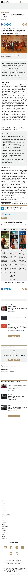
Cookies (16, 563)
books (22, 224)
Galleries (4, 505)
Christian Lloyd (21, 401)
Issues (3, 507)
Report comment (12, 371)
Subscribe (4, 522)
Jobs (3, 512)
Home (3, 501)
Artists (3, 503)
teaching (19, 224)
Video (9, 405)
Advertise (4, 528)
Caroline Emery (20, 330)
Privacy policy (10, 563)
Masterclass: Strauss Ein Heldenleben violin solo (17, 309)
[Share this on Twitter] (4, 24)
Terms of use (21, 561)
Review (9, 316)
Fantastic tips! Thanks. (6, 369)
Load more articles (14, 336)
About (3, 534)
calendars (8, 226)
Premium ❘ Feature (12, 306)
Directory (4, 518)
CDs (5, 226)
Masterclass (4, 538)
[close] (27, 21)
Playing (5, 229)
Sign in (10, 21)
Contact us (4, 536)
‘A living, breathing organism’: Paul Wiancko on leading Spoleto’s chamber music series (17, 387)
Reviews (3, 520)
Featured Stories (5, 12)
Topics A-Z (14, 561)
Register (17, 359)
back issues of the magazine (18, 226)
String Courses (5, 526)
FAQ (20, 563)
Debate (3, 516)
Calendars (23, 229)
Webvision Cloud (17, 573)
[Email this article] (10, 24)
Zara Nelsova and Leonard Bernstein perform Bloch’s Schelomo (17, 408)
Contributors (18, 560)
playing (14, 224)
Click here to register (17, 77)
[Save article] (26, 24)
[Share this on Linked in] (7, 24)
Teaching (14, 229)
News (3, 508)
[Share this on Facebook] (2, 24)
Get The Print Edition (6, 514)
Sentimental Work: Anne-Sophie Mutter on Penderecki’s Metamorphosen (16, 398)
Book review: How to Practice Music (17, 318)
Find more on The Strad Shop (14, 283)
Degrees (3, 532)
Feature (10, 394)
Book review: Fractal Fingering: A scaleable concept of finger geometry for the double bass (17, 327)
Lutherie (3, 510)
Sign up (4, 217)
